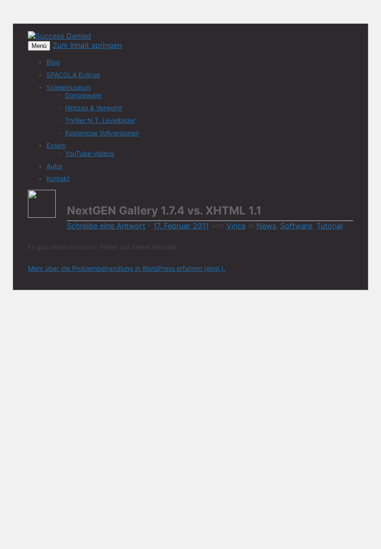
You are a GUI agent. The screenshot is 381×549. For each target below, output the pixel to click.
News (266, 225)
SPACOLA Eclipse (73, 75)
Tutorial (329, 225)
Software (296, 225)
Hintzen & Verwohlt (93, 108)
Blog (53, 62)
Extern (56, 145)
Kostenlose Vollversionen (102, 133)
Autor (54, 166)
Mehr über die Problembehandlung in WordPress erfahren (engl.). (126, 268)
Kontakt (58, 178)
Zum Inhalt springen (87, 45)
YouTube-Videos (89, 153)
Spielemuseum (68, 87)
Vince (236, 225)
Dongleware (83, 95)
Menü (39, 45)
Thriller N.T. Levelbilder (100, 120)
